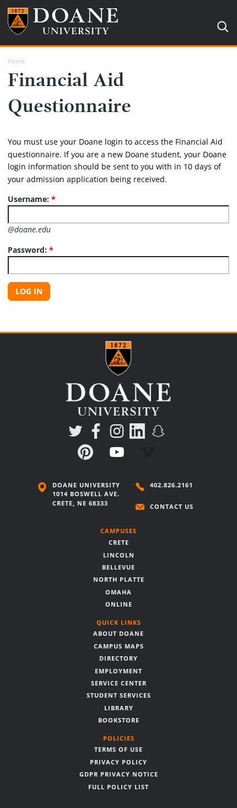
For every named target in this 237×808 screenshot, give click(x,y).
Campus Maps (119, 646)
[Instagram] (118, 435)
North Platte (118, 579)
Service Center (119, 683)
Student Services (119, 695)
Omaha (118, 592)
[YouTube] (118, 456)
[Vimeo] (149, 456)
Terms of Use (118, 749)
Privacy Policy (118, 762)
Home (16, 61)
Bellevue (118, 567)
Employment (118, 671)
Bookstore (118, 720)
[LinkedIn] (139, 435)
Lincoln (118, 555)
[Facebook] (97, 435)
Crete (119, 542)
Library (118, 708)
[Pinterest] (87, 456)
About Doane (118, 633)
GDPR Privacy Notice (118, 774)
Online (118, 604)
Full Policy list (118, 787)
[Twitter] (77, 435)
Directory (118, 658)
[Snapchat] (160, 435)
